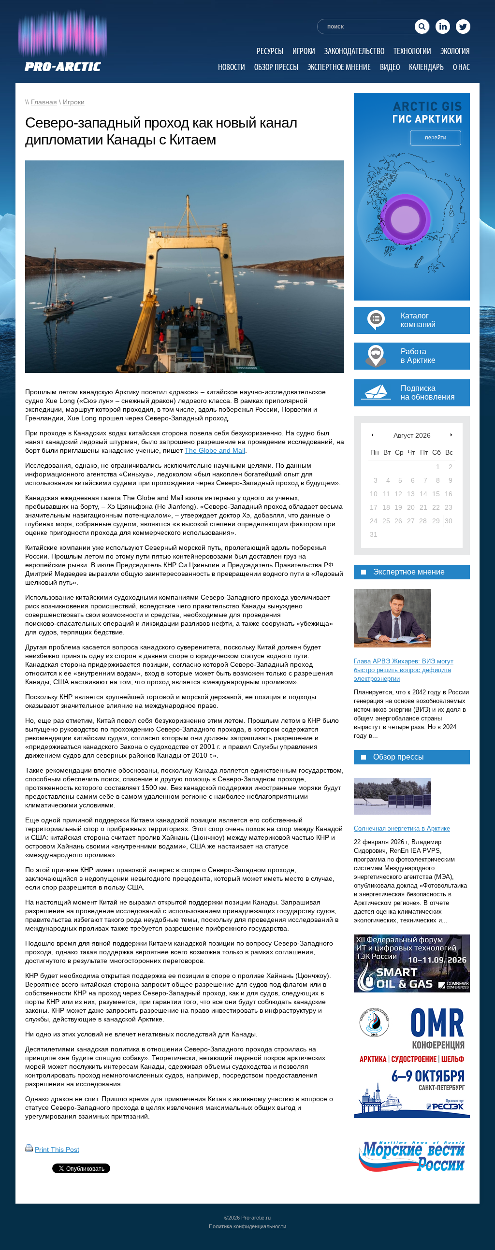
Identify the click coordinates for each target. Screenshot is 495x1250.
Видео (390, 66)
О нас (461, 66)
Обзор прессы (276, 66)
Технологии (412, 51)
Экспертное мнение (339, 66)
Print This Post (57, 1149)
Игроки (303, 51)
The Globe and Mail (215, 450)
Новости (231, 66)
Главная (44, 102)
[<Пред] (372, 435)
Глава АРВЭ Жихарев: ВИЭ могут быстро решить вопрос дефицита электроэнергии (403, 670)
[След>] (451, 435)
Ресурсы (270, 51)
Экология (455, 51)
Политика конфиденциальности (247, 1226)
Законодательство (354, 51)
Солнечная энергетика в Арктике (402, 828)
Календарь (426, 66)
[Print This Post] (29, 1149)
